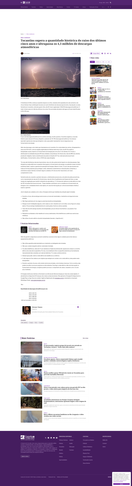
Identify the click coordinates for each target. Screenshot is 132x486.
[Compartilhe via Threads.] (105, 53)
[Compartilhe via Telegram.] (108, 53)
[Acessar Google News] (56, 438)
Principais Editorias (65, 436)
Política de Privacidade (62, 477)
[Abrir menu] (21, 2)
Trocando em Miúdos (88, 440)
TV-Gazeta (76, 7)
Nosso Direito (86, 463)
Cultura (84, 7)
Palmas (61, 443)
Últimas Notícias (24, 7)
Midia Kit (105, 440)
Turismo (68, 7)
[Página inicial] (27, 437)
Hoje (92, 61)
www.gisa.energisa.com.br (38, 280)
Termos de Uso (52, 477)
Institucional (107, 436)
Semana (98, 61)
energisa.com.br (59, 278)
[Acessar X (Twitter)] (45, 438)
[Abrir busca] (110, 2)
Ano (109, 61)
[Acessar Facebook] (51, 438)
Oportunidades (50, 7)
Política (41, 7)
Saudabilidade (86, 450)
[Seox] (109, 477)
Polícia (61, 456)
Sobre (104, 446)
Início (22, 34)
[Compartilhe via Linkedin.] (110, 53)
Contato (105, 443)
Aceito (121, 484)
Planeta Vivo (86, 453)
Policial (85, 443)
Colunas (85, 436)
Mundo (61, 450)
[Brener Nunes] (22, 53)
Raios (36, 322)
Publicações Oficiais (94, 7)
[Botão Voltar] (108, 7)
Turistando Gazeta (88, 460)
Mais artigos (85, 338)
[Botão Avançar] (110, 7)
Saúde (71, 443)
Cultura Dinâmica (87, 446)
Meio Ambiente (30, 34)
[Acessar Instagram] (78, 307)
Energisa (31, 322)
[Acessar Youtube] (54, 438)
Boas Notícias (60, 7)
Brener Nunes (27, 53)
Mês (103, 61)
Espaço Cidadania (87, 456)
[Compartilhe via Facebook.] (102, 53)
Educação (104, 7)
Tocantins (34, 7)
